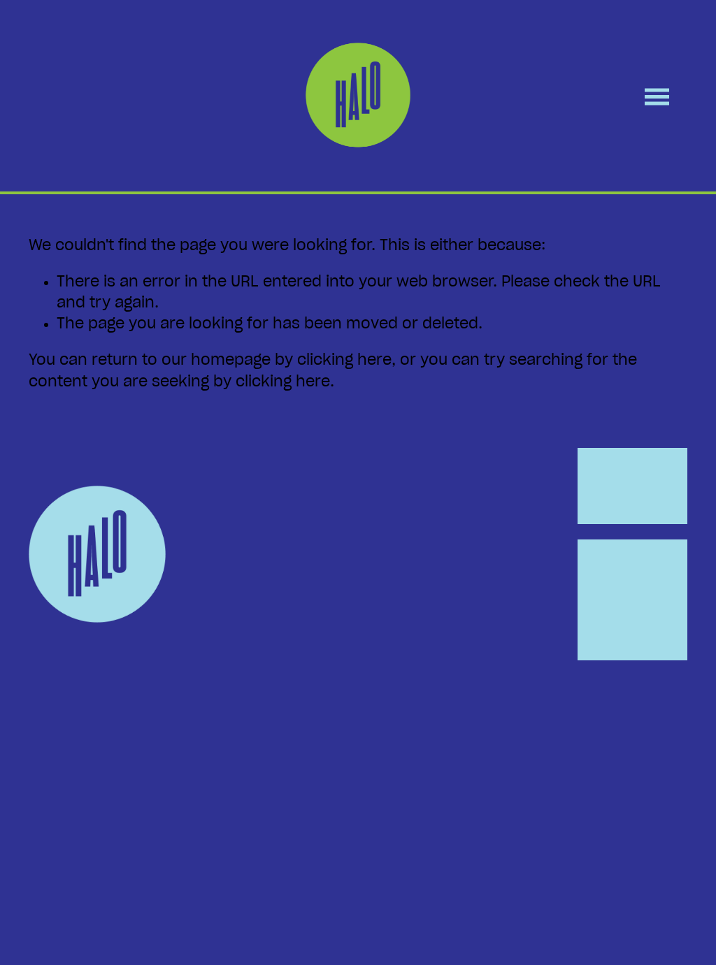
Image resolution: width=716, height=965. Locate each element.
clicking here (344, 360)
